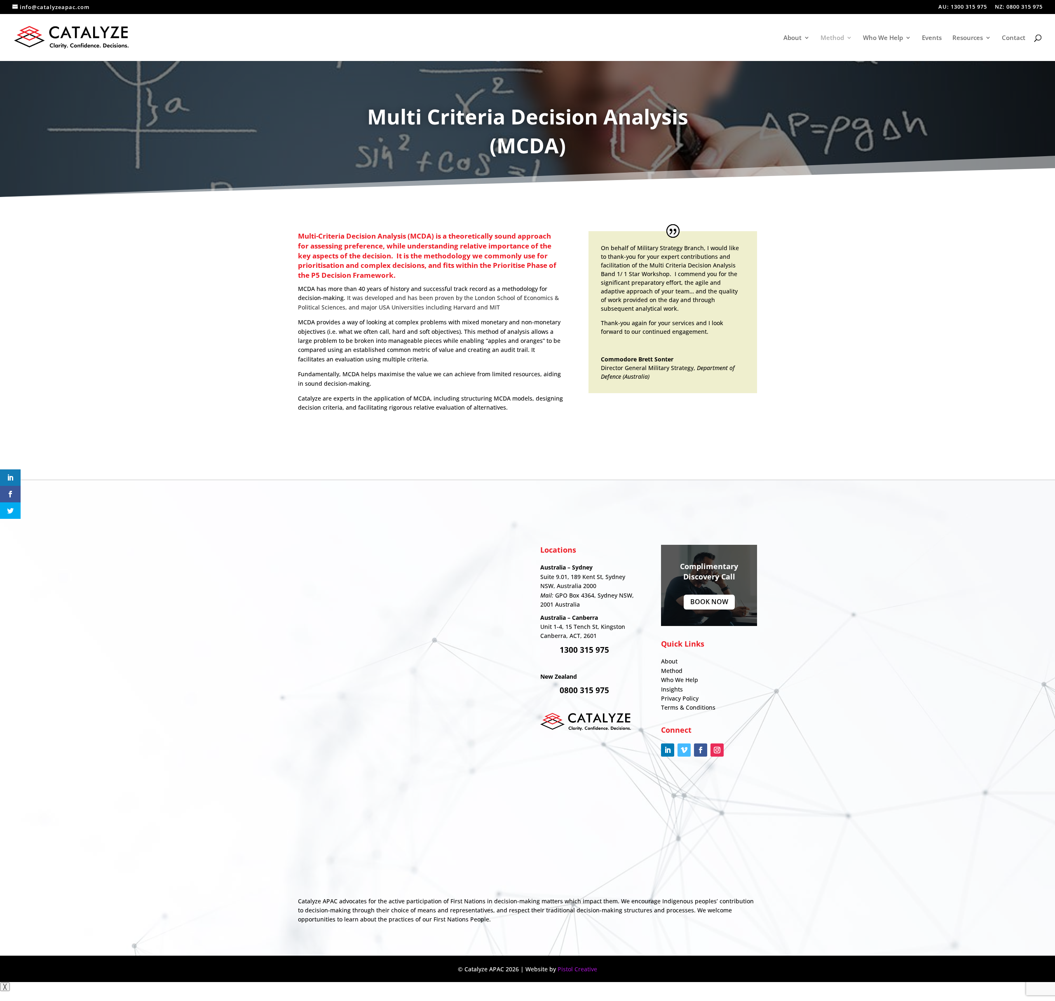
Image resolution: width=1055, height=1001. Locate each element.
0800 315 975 (584, 690)
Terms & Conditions (688, 707)
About (792, 38)
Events (932, 38)
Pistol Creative (577, 969)
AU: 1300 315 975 (962, 7)
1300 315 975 (584, 650)
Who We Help (883, 38)
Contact (1013, 38)
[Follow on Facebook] (700, 750)
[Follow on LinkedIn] (667, 750)
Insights (672, 689)
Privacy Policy (680, 698)
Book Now (709, 601)
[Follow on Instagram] (717, 750)
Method (832, 38)
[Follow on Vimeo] (684, 750)
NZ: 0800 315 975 (1019, 7)
